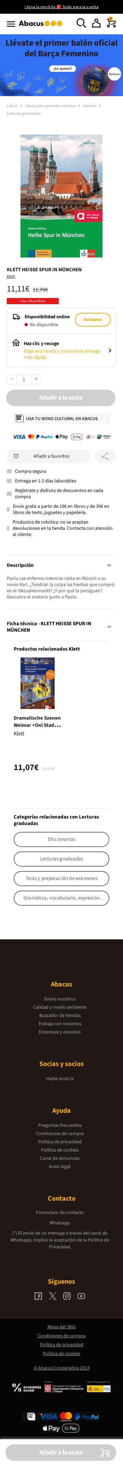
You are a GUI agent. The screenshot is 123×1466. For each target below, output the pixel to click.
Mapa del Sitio (61, 1327)
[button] (96, 24)
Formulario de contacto (60, 1212)
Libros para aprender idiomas (51, 106)
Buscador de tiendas (60, 1015)
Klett (11, 276)
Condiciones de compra (60, 1133)
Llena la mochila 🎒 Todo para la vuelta (61, 7)
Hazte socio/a (59, 1078)
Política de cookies (60, 1150)
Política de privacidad (60, 1141)
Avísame (92, 319)
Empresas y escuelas (60, 1032)
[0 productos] (111, 26)
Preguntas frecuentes (60, 1125)
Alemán (90, 106)
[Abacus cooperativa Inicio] (42, 27)
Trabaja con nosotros (59, 1023)
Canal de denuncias (60, 1158)
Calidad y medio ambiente (59, 1007)
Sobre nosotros (60, 999)
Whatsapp (60, 1222)
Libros (12, 106)
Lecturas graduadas (24, 113)
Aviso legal (60, 1166)
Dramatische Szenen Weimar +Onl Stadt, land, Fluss (37, 725)
